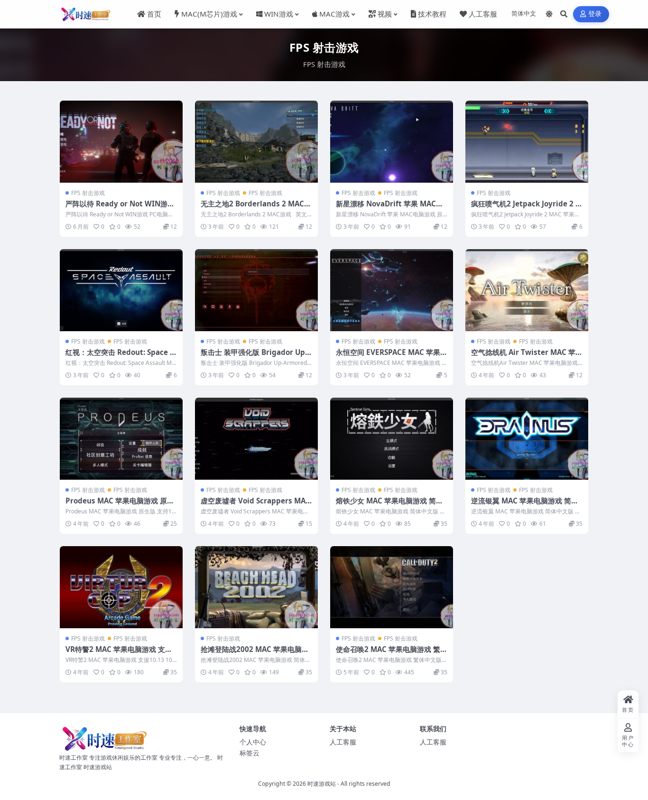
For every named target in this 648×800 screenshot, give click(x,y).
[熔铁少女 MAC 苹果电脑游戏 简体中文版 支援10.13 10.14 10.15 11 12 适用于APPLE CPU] (391, 439)
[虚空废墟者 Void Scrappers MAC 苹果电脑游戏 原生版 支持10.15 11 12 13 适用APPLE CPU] (256, 439)
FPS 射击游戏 (88, 193)
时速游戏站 (321, 784)
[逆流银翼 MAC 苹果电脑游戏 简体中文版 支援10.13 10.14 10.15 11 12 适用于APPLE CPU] (526, 439)
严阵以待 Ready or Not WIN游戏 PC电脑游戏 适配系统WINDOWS (120, 208)
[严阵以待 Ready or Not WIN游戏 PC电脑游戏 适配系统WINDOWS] (121, 142)
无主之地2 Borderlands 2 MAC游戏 (256, 208)
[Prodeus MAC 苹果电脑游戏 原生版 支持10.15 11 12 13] (121, 439)
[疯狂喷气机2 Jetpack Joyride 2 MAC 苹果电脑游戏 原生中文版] (526, 142)
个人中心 (253, 741)
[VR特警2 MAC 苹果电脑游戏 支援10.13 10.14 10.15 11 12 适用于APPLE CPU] (121, 587)
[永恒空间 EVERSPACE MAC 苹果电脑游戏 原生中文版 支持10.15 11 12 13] (391, 290)
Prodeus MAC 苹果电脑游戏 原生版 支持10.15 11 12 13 (119, 505)
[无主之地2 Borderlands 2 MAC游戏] (256, 142)
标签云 (249, 752)
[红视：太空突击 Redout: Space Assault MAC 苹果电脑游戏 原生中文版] (121, 290)
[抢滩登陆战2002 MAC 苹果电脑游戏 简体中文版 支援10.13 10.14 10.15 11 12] (256, 587)
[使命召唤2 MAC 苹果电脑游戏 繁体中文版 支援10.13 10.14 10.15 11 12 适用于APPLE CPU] (391, 587)
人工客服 (343, 741)
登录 (595, 14)
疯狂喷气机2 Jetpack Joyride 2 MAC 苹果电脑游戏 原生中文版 (526, 208)
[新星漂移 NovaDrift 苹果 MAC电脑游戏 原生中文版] (391, 142)
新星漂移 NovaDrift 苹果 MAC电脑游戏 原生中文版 (389, 208)
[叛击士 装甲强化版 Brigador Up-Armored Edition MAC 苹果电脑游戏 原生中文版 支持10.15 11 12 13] (256, 290)
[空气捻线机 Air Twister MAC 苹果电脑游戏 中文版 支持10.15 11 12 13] (526, 290)
